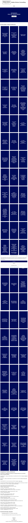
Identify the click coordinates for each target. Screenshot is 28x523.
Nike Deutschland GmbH (7, 492)
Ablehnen (14, 263)
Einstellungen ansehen (14, 265)
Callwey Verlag (5, 489)
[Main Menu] (14, 6)
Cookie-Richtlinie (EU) (14, 520)
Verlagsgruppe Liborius (6, 500)
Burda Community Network (15, 483)
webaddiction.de (20, 521)
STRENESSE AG (6, 509)
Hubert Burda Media (6, 494)
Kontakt (14, 519)
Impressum (14, 518)
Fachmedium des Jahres (5, 513)
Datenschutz (14, 517)
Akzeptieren (14, 261)
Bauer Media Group (6, 503)
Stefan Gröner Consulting (18, 2)
